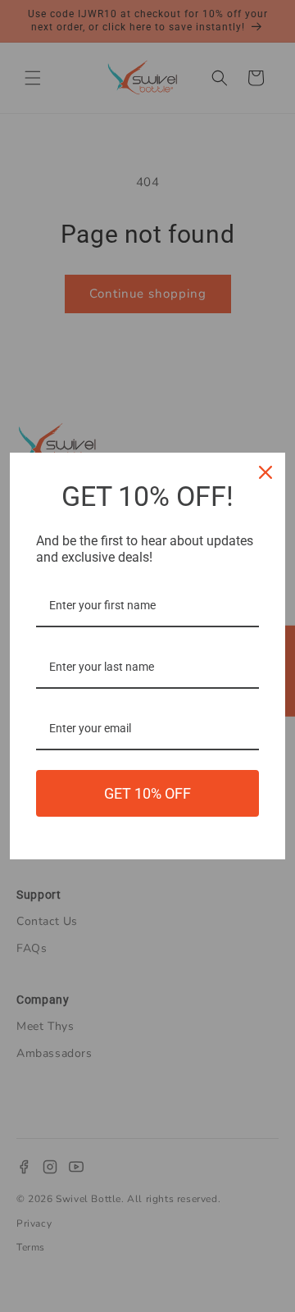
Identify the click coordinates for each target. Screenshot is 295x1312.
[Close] (265, 472)
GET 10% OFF (147, 793)
